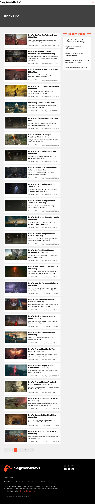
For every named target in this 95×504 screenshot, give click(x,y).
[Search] (88, 2)
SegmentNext (10, 2)
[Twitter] (66, 469)
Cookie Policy (19, 481)
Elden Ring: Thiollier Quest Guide (41, 103)
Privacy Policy (8, 481)
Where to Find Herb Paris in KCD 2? (76, 67)
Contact (43, 481)
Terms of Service (32, 481)
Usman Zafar (34, 45)
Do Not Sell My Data (27, 491)
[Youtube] (73, 469)
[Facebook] (69, 469)
